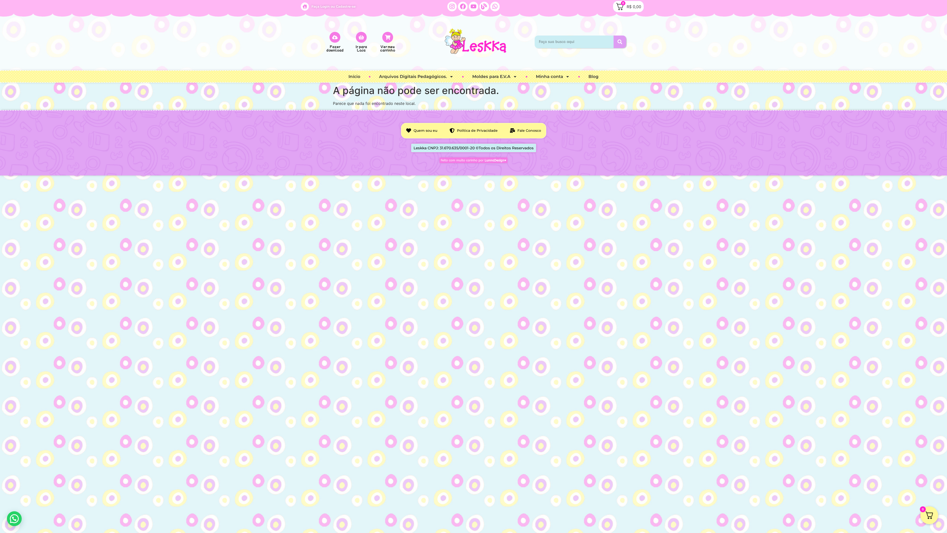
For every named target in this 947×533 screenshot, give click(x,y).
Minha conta (549, 76)
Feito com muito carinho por (473, 160)
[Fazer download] (335, 37)
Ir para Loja (361, 48)
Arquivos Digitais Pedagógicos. (413, 76)
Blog (593, 76)
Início (354, 76)
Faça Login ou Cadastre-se (333, 6)
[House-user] (305, 6)
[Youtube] (473, 6)
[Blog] (484, 6)
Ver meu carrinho (387, 48)
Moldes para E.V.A (491, 76)
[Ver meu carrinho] (387, 37)
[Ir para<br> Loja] (361, 37)
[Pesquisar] (620, 42)
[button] (14, 518)
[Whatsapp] (495, 6)
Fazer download (335, 48)
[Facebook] (462, 6)
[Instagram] (452, 6)
